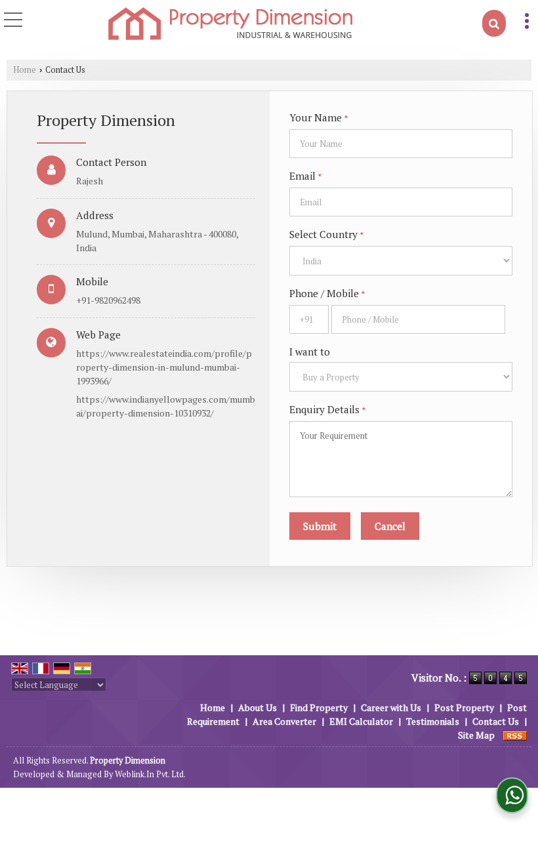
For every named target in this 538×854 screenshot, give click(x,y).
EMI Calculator (361, 721)
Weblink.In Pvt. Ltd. (150, 774)
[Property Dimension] (230, 24)
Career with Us (391, 707)
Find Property (319, 707)
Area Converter (284, 721)
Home (24, 69)
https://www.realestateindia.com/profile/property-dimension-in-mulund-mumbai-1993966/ (164, 367)
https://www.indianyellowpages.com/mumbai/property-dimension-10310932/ (165, 406)
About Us (257, 707)
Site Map (476, 735)
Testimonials (432, 721)
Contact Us (495, 721)
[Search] (494, 23)
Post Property (464, 707)
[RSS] (515, 735)
